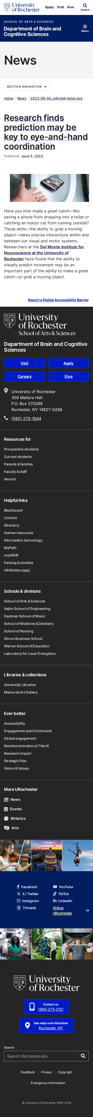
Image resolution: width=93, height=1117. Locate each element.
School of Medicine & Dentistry (29, 623)
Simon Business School (23, 638)
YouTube (66, 886)
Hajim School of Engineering (27, 608)
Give (70, 7)
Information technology (23, 540)
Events (16, 809)
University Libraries (20, 684)
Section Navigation (24, 87)
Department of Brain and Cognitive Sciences (32, 31)
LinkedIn (65, 900)
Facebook (29, 886)
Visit (60, 7)
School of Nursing (18, 631)
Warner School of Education (27, 646)
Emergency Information (48, 1083)
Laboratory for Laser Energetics (30, 653)
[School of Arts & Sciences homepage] (39, 324)
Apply (49, 7)
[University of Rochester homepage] (22, 7)
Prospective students (21, 449)
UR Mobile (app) (17, 570)
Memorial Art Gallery (20, 692)
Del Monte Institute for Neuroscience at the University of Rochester (44, 253)
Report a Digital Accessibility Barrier (58, 300)
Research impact (17, 753)
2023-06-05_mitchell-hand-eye (56, 98)
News (22, 98)
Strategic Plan (15, 760)
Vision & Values (16, 768)
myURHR (11, 555)
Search (9, 1047)
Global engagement (20, 738)
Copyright (65, 1072)
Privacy (46, 1072)
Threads (29, 907)
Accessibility (14, 723)
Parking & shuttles (18, 562)
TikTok (63, 893)
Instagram (30, 900)
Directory (11, 525)
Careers (24, 376)
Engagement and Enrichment (28, 730)
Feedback (28, 1072)
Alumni (10, 479)
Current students (18, 456)
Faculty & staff (15, 471)
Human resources (18, 532)
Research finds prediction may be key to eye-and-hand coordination (46, 132)
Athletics (18, 818)
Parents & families (18, 464)
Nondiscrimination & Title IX (26, 745)
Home (8, 98)
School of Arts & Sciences (28, 22)
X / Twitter (30, 893)
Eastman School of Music (24, 616)
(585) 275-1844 (26, 418)
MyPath (10, 547)
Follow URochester (62, 910)
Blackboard (13, 510)
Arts (15, 828)
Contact (10, 517)
